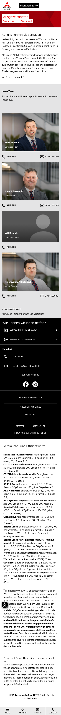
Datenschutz (39, 426)
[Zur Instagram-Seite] (35, 384)
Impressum (20, 426)
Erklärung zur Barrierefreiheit (30, 433)
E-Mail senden (52, 156)
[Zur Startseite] (24, 5)
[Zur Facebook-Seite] (26, 384)
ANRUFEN (11, 156)
